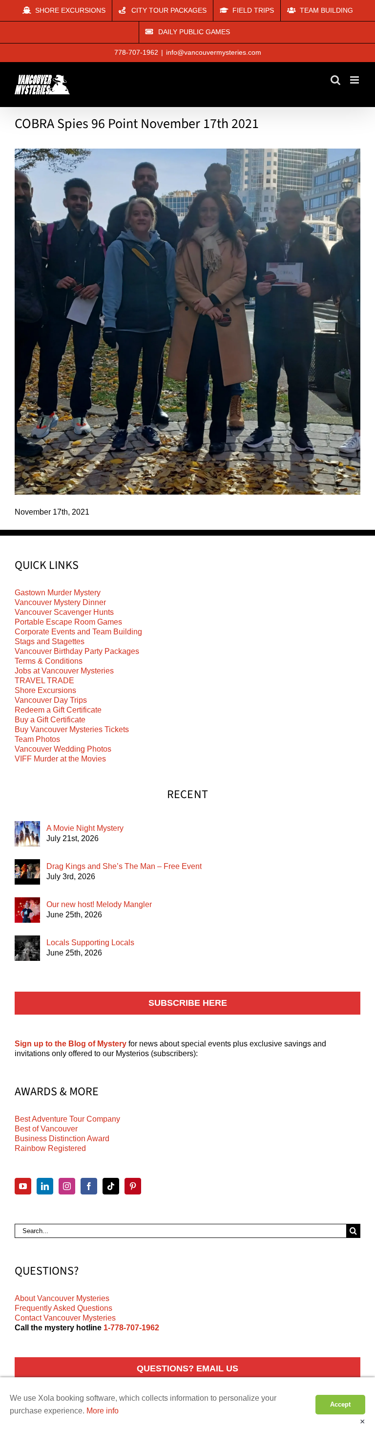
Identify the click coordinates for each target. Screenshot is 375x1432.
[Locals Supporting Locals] (27, 948)
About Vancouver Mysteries (62, 1298)
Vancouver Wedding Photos (63, 749)
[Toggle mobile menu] (355, 80)
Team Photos (37, 739)
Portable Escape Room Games (68, 622)
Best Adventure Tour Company (67, 1119)
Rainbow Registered (50, 1148)
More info (102, 1411)
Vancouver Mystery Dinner (60, 602)
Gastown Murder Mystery (58, 592)
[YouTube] (23, 1186)
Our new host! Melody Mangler (99, 904)
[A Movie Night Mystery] (27, 833)
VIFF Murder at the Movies (60, 759)
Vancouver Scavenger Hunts (64, 612)
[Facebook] (89, 1186)
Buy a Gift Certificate (50, 720)
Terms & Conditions (49, 661)
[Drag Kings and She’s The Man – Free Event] (27, 872)
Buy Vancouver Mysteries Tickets (72, 729)
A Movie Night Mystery (85, 828)
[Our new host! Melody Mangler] (27, 910)
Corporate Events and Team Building (78, 632)
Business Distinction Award (62, 1138)
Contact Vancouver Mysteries (65, 1318)
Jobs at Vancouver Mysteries (64, 671)
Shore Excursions (45, 690)
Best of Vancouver (46, 1129)
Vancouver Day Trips (51, 700)
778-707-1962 (136, 52)
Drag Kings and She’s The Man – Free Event (124, 866)
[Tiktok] (111, 1186)
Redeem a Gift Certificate (58, 710)
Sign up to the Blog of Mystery (70, 1044)
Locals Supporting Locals (90, 942)
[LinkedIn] (45, 1186)
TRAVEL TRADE (44, 680)
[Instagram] (67, 1186)
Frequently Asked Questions (63, 1308)
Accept (340, 1404)
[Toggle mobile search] (335, 80)
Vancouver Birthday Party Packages (77, 651)
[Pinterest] (133, 1186)
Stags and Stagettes (49, 641)
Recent (187, 795)
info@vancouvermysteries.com (213, 52)
